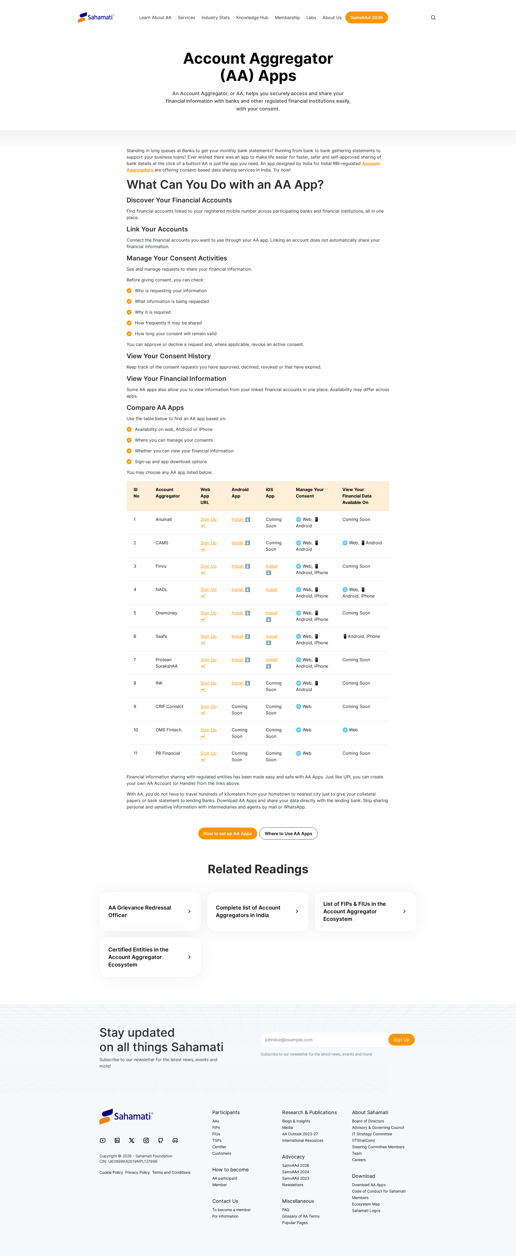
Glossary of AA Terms (301, 1216)
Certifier (219, 1146)
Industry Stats (216, 17)
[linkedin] (117, 1140)
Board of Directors (368, 1121)
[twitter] (131, 1140)
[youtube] (102, 1140)
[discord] (175, 1140)
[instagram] (146, 1140)
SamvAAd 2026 (366, 17)
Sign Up (401, 1039)
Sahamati (96, 17)
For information (225, 1216)
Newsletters (292, 1184)
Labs (311, 17)
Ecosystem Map (366, 1204)
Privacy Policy (137, 1172)
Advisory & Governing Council (378, 1127)
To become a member (231, 1209)
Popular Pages (295, 1222)
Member (219, 1184)
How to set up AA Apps (227, 833)
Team (357, 1153)
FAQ (285, 1209)
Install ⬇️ (241, 519)
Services (186, 17)
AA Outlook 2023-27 (300, 1134)
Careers (359, 1159)
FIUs (216, 1134)
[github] (160, 1140)
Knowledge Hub (252, 17)
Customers (221, 1153)
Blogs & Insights (296, 1121)
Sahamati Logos (366, 1210)
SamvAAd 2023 (295, 1178)
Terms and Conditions (171, 1172)
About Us (332, 17)
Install (272, 589)
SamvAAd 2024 (295, 1171)
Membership (287, 17)
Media (287, 1127)
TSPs (216, 1140)
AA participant (224, 1178)
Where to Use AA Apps (288, 833)
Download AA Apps (369, 1184)
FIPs (216, 1127)
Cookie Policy (111, 1172)
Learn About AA (155, 17)
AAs (215, 1121)
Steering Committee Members (378, 1146)
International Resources (302, 1140)
